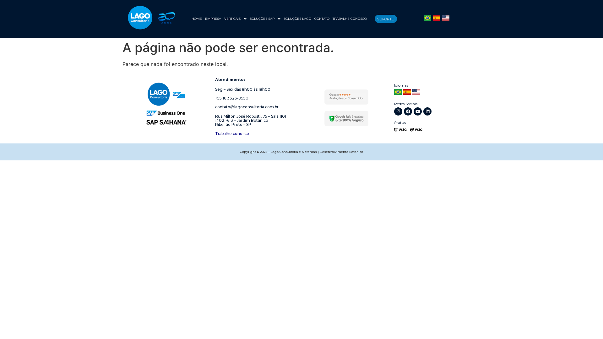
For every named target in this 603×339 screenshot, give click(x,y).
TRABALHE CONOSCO (350, 19)
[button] (235, 19)
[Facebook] (408, 111)
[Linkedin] (427, 111)
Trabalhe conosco (232, 133)
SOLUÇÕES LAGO (297, 19)
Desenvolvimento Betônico (341, 152)
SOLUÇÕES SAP (262, 19)
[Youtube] (418, 111)
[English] (445, 19)
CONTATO (321, 19)
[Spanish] (436, 19)
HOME (197, 19)
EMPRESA (213, 19)
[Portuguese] (427, 19)
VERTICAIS (232, 19)
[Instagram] (398, 111)
